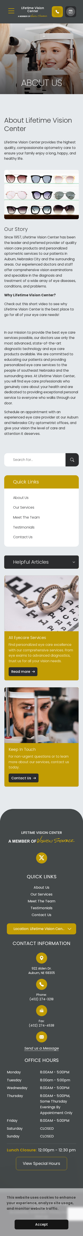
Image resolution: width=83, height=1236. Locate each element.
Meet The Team (26, 517)
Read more (20, 671)
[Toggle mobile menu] (11, 10)
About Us (21, 497)
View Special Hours (41, 1163)
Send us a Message (41, 1049)
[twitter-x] (41, 857)
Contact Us (23, 537)
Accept (41, 1224)
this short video (35, 304)
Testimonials (24, 527)
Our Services (23, 507)
